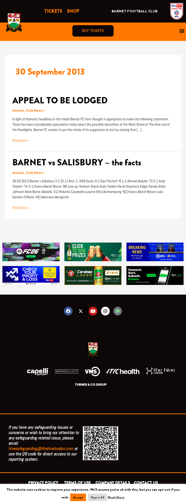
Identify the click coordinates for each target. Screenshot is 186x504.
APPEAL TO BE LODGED (60, 100)
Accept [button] (78, 497)
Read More (116, 497)
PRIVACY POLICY (44, 483)
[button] (182, 31)
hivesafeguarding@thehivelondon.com (40, 448)
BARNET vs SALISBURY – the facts (76, 162)
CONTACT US (146, 483)
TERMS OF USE (78, 483)
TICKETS (53, 11)
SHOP (73, 11)
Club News (34, 110)
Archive (18, 110)
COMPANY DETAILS (112, 483)
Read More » (20, 140)
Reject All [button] (97, 497)
